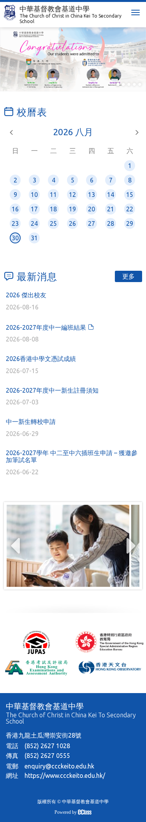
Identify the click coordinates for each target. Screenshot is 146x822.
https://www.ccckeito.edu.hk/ (65, 775)
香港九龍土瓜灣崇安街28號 (43, 735)
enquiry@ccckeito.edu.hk (59, 766)
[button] (118, 84)
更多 (128, 276)
